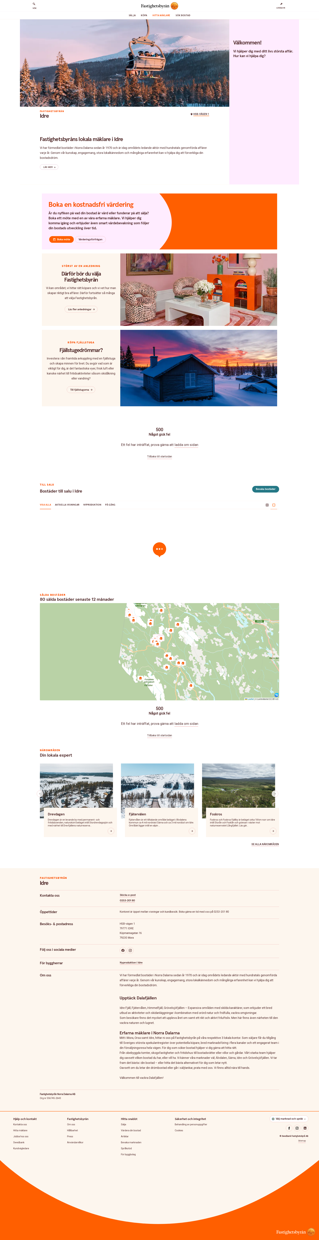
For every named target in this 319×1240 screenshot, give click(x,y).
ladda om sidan (186, 445)
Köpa (144, 15)
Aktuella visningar (67, 504)
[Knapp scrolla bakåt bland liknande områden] (40, 793)
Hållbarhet (72, 1130)
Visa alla (45, 504)
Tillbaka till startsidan (159, 456)
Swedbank (18, 1142)
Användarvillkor (75, 1142)
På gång (110, 504)
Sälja (132, 15)
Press (70, 1136)
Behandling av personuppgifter (191, 1124)
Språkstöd (126, 1148)
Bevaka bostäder (265, 489)
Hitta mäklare (161, 15)
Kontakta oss (20, 1124)
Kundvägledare (21, 1148)
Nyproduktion (92, 504)
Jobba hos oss (20, 1136)
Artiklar (125, 1136)
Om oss (71, 1124)
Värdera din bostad (131, 1130)
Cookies (179, 1130)
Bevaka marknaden (131, 1142)
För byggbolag (128, 1154)
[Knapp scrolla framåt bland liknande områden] (275, 793)
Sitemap (302, 1141)
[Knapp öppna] (111, 831)
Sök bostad (183, 15)
